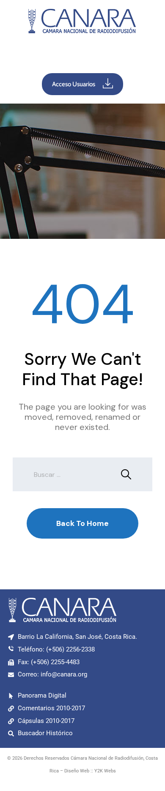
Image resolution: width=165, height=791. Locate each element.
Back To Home (82, 523)
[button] (82, 55)
